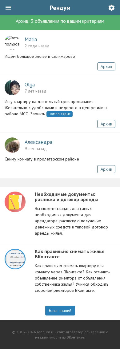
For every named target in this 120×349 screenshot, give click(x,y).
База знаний (60, 310)
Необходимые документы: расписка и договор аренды (66, 197)
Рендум (60, 8)
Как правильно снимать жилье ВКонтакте (70, 254)
